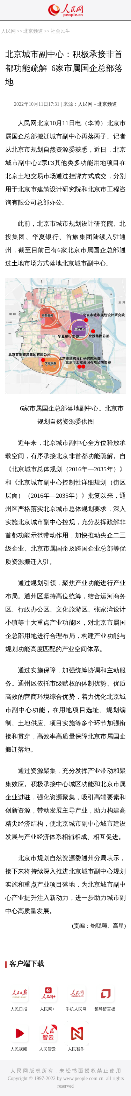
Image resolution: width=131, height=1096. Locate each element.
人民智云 (47, 1049)
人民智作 (76, 1049)
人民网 (8, 31)
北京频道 (33, 31)
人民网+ (47, 1009)
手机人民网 (76, 1009)
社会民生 (60, 31)
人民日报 (18, 1009)
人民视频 (18, 1049)
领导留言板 (104, 1009)
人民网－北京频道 (97, 104)
